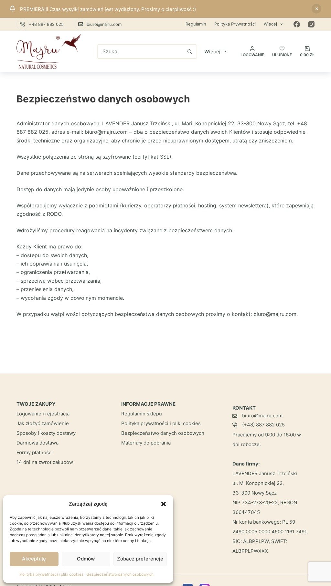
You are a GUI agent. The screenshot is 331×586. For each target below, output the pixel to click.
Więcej (270, 23)
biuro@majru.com (104, 24)
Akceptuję (34, 559)
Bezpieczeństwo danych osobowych (120, 574)
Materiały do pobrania (146, 443)
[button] (163, 504)
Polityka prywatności (235, 23)
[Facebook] (297, 24)
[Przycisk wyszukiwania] (190, 51)
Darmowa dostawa (37, 443)
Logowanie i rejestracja (42, 414)
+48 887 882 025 (46, 24)
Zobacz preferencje (140, 559)
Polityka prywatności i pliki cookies (51, 574)
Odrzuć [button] (316, 9)
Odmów (86, 559)
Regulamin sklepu (141, 414)
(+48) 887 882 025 (263, 425)
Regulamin (196, 23)
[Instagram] (311, 24)
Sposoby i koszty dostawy (46, 433)
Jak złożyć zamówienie (42, 423)
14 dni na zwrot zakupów (44, 462)
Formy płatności (34, 452)
